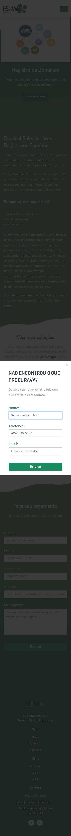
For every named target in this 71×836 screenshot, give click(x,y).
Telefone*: (16, 426)
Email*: (14, 444)
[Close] (66, 365)
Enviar (35, 466)
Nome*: (14, 408)
